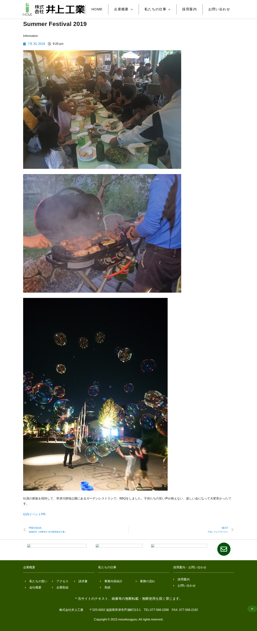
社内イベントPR (34, 514)
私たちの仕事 (107, 567)
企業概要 (29, 567)
